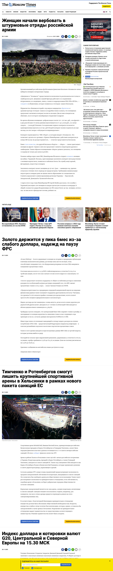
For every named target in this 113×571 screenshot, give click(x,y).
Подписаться (56, 295)
